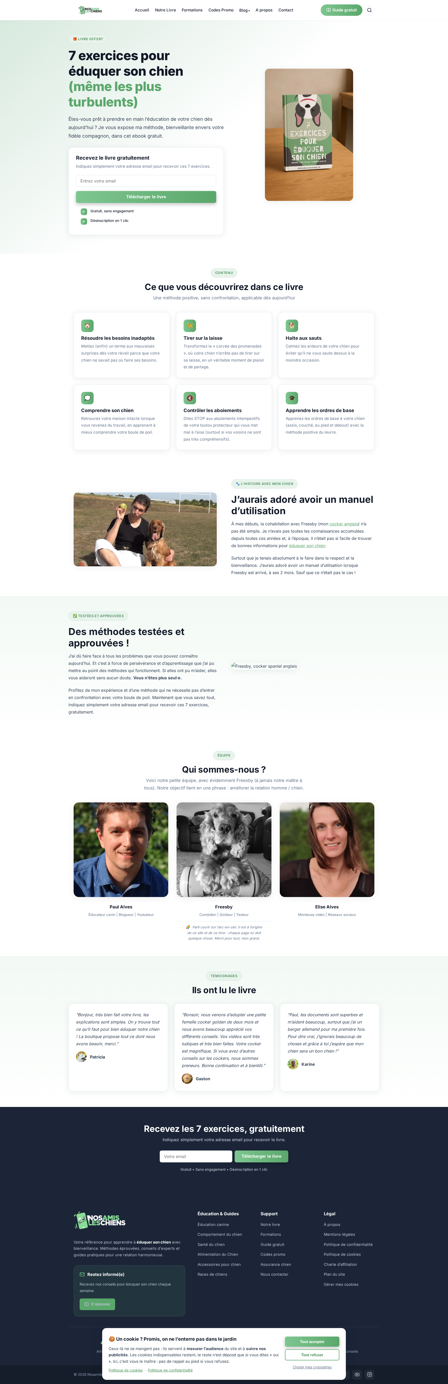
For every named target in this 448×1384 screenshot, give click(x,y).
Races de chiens (212, 1274)
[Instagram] (369, 1375)
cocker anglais (344, 523)
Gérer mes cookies (341, 1284)
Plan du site (334, 1274)
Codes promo (273, 1254)
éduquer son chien (307, 545)
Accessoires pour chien (219, 1264)
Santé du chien (211, 1244)
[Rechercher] (369, 10)
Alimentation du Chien (218, 1254)
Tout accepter (312, 1341)
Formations (192, 10)
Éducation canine (213, 1224)
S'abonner (100, 1304)
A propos (264, 10)
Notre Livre (165, 10)
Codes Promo (221, 10)
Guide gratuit (344, 10)
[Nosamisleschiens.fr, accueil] (99, 1228)
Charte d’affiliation (340, 1264)
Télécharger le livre (146, 196)
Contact (285, 10)
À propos (332, 1224)
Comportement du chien (220, 1234)
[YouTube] (357, 1375)
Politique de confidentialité (348, 1244)
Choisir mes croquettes (312, 1367)
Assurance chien (276, 1264)
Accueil (142, 10)
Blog (243, 10)
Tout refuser (312, 1355)
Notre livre (270, 1224)
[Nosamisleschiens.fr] (90, 10)
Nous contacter (275, 1274)
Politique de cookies (342, 1254)
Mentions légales (339, 1234)
